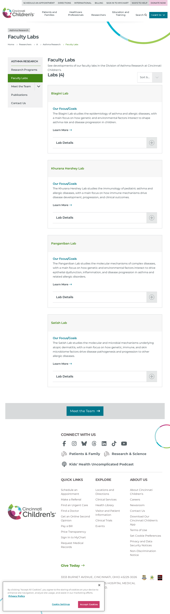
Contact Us (18, 103)
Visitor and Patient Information (107, 512)
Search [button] (140, 14)
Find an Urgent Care (74, 505)
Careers (135, 499)
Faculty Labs (19, 78)
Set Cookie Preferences (145, 535)
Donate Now (158, 3)
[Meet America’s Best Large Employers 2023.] (160, 583)
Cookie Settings (61, 604)
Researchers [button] (98, 14)
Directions (64, 3)
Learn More (60, 130)
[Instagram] (74, 443)
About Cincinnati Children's (141, 491)
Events (100, 526)
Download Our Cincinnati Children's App (144, 520)
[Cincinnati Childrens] (32, 512)
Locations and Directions (104, 491)
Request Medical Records (72, 545)
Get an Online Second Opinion (75, 518)
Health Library (104, 505)
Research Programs (24, 69)
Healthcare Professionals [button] (75, 14)
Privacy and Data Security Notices (141, 543)
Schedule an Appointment (39, 3)
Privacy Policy (16, 596)
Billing (99, 3)
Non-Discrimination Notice (143, 553)
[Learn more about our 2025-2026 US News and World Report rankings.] (144, 583)
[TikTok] (114, 443)
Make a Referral (71, 499)
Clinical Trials (103, 520)
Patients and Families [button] (49, 14)
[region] (54, 596)
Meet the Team (21, 86)
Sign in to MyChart (117, 3)
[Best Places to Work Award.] (152, 583)
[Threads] (94, 443)
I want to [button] (156, 14)
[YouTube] (124, 443)
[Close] (99, 585)
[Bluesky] (84, 443)
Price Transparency (73, 531)
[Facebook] (64, 443)
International (82, 3)
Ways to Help (139, 3)
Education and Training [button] (120, 14)
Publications (19, 94)
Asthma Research (24, 61)
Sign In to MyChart (73, 537)
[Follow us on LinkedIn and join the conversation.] (104, 443)
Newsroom (137, 505)
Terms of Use (138, 530)
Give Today (70, 566)
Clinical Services (106, 499)
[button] (105, 142)
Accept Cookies (89, 604)
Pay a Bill (67, 526)
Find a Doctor (70, 510)
